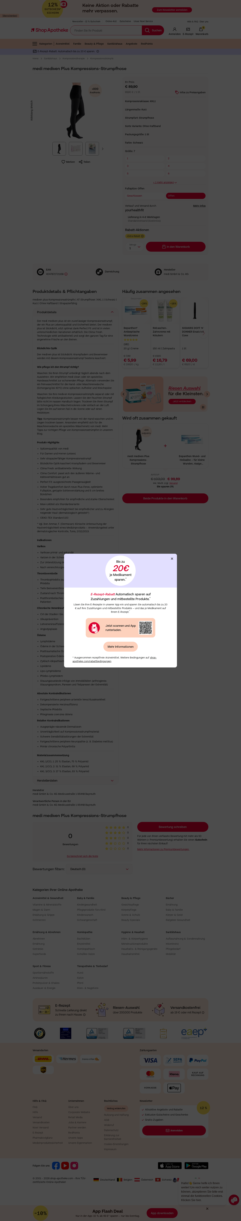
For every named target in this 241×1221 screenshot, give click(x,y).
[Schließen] (172, 559)
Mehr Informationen (121, 646)
